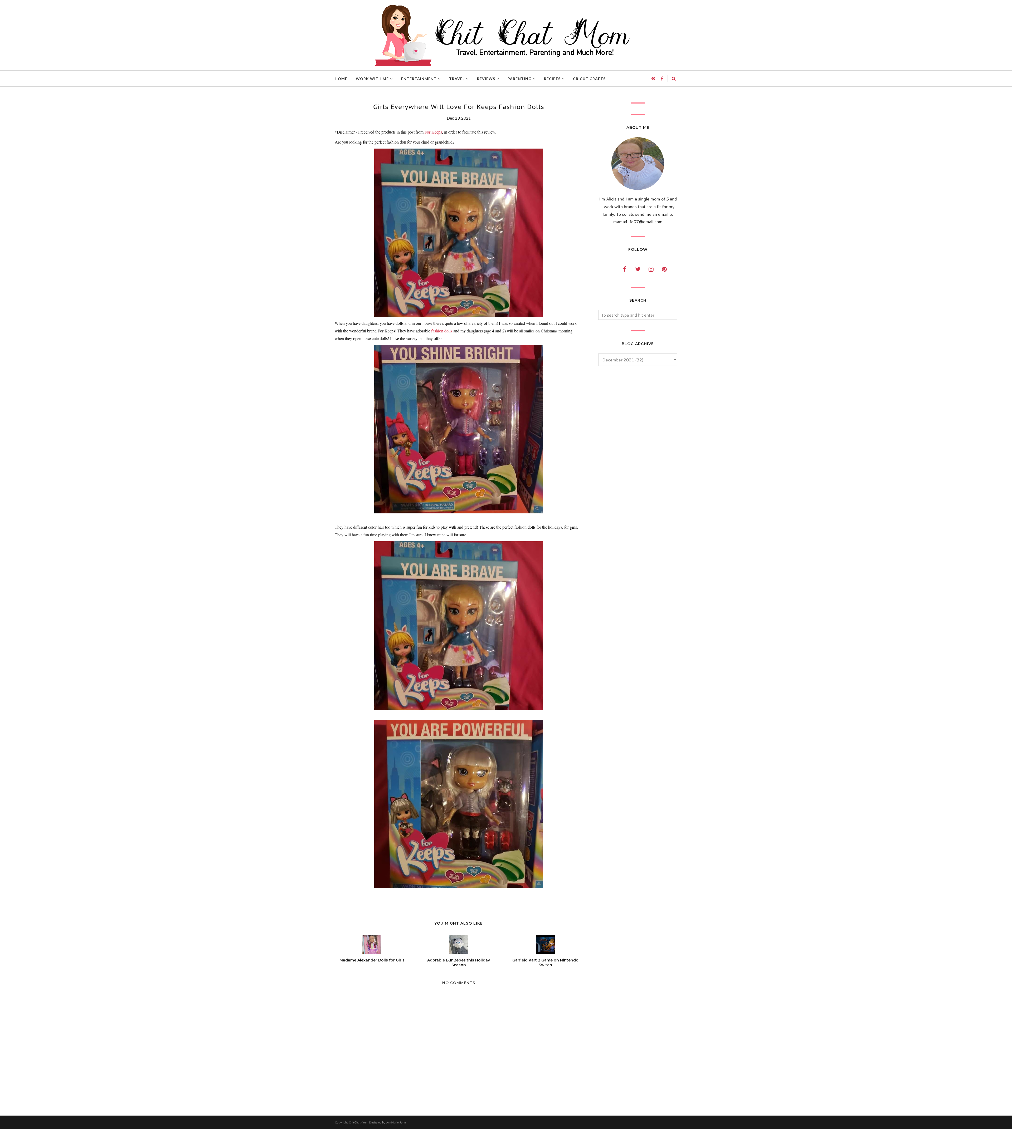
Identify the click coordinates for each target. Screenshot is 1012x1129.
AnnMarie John (396, 1122)
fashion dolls (441, 330)
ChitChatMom (358, 1122)
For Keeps (433, 132)
